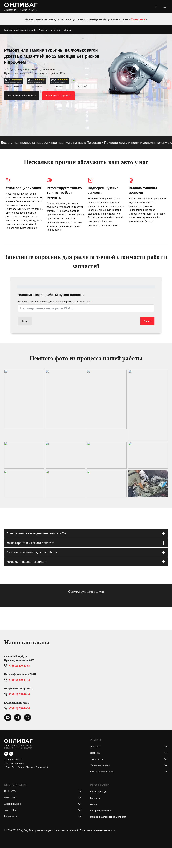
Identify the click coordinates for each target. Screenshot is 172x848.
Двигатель (44, 30)
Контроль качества (100, 810)
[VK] (6, 754)
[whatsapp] (7, 717)
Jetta (33, 30)
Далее (147, 321)
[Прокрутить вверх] (164, 838)
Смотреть (138, 19)
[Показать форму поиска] (155, 6)
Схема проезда (98, 791)
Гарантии (95, 798)
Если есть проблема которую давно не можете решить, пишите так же (54, 301)
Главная (8, 30)
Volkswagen (22, 30)
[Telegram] (11, 754)
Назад (24, 321)
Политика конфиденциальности (97, 830)
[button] (24, 399)
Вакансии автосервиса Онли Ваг (108, 816)
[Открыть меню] (165, 6)
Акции (93, 804)
